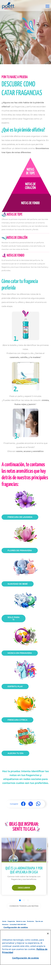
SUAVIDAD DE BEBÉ (18, 584)
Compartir (14, 804)
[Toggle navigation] (47, 6)
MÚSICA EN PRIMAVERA (20, 653)
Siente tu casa (21, 921)
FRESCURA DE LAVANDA (20, 517)
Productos (30, 921)
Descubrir (24, 887)
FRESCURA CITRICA (17, 720)
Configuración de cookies (16, 927)
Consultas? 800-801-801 (18, 924)
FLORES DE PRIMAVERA (20, 550)
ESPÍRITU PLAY (15, 686)
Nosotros (5, 924)
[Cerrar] (48, 933)
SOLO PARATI (13, 618)
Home (4, 921)
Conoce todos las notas (24, 906)
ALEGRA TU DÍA (15, 753)
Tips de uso (39, 921)
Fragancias (11, 921)
